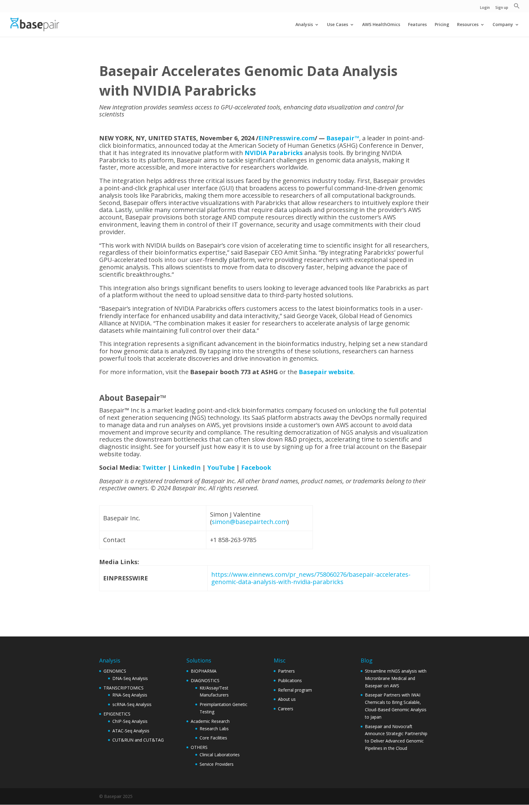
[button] (517, 7)
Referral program (295, 690)
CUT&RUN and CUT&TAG (138, 740)
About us (287, 699)
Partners (286, 671)
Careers (285, 709)
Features (417, 24)
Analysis (304, 24)
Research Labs (214, 728)
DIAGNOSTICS (205, 680)
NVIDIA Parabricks (274, 153)
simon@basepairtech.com (249, 522)
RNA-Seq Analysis (129, 695)
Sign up (501, 8)
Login (485, 8)
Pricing (442, 24)
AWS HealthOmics (381, 24)
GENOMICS (114, 671)
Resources (467, 24)
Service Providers (217, 764)
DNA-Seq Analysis (130, 678)
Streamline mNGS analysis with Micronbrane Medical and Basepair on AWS (395, 678)
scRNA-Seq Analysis (132, 704)
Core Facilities (213, 738)
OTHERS (199, 747)
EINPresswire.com (286, 138)
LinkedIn (187, 467)
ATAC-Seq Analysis (130, 731)
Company (503, 24)
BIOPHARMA (203, 671)
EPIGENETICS (116, 714)
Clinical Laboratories (220, 755)
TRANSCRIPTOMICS (123, 688)
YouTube (221, 467)
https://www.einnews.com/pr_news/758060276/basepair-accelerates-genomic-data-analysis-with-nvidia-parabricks (311, 578)
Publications (290, 680)
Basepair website (326, 372)
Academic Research (210, 721)
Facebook (256, 467)
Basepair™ (342, 138)
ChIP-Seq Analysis (130, 721)
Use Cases (337, 24)
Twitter (154, 467)
